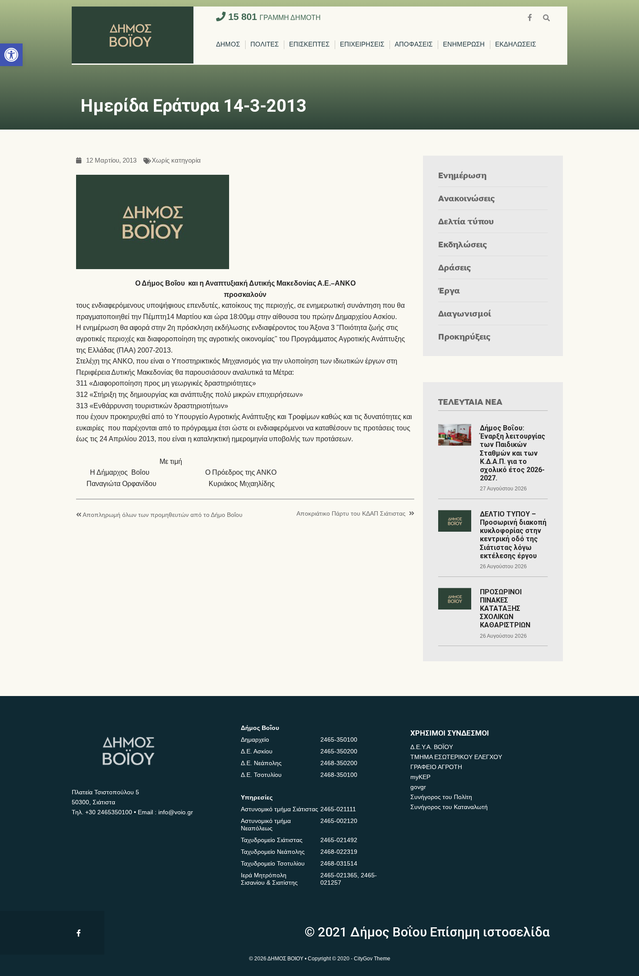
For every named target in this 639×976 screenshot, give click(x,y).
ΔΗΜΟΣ (228, 44)
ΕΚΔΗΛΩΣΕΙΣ (515, 44)
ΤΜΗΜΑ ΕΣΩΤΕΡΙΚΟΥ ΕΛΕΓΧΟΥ (456, 757)
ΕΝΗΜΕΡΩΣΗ (464, 44)
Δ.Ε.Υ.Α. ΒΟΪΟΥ (431, 747)
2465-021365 (338, 875)
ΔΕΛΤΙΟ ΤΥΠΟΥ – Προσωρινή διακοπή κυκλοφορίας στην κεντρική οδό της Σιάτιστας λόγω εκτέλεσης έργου (513, 535)
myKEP (420, 777)
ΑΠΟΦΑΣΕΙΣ (414, 44)
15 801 (273, 16)
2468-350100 (338, 774)
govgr (418, 787)
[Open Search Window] (546, 16)
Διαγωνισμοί (464, 313)
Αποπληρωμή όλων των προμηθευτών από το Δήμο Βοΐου (163, 515)
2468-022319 (338, 851)
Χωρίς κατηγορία (176, 160)
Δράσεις (454, 267)
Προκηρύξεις (464, 336)
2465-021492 (338, 840)
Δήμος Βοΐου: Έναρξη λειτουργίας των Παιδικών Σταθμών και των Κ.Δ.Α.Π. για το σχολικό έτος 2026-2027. (512, 453)
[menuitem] (228, 44)
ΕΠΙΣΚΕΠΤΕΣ (309, 44)
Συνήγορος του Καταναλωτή (449, 807)
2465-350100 (338, 739)
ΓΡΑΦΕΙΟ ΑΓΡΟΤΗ (436, 767)
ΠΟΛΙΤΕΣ (264, 44)
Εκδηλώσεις (462, 244)
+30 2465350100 (108, 812)
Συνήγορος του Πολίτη (441, 797)
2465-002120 (338, 820)
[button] (11, 54)
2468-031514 (338, 863)
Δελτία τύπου (466, 221)
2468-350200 (338, 763)
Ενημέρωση (462, 175)
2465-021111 (338, 809)
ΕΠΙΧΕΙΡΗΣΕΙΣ (362, 44)
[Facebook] (531, 16)
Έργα (449, 290)
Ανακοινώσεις (466, 198)
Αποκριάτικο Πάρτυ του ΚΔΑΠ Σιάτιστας (351, 514)
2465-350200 (338, 751)
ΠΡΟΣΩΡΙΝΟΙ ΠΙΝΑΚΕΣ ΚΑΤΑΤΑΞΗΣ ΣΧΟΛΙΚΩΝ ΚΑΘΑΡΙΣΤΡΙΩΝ (505, 609)
